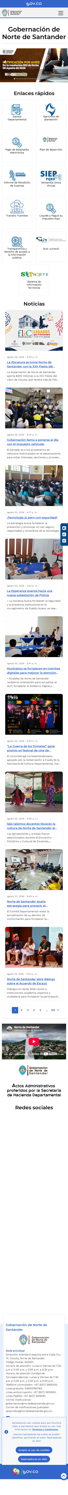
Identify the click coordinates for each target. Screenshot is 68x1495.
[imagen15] (37, 78)
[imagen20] (45, 78)
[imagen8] (25, 78)
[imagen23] (50, 78)
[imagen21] (46, 78)
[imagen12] (32, 78)
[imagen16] (38, 78)
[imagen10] (29, 78)
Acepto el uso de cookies (34, 1450)
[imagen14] (35, 78)
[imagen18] (42, 78)
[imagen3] (17, 78)
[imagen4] (19, 78)
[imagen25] (53, 78)
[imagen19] (43, 78)
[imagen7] (24, 78)
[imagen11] (30, 78)
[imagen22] (48, 78)
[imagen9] (27, 78)
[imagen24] (51, 78)
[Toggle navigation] (60, 13)
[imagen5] (20, 78)
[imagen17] (40, 78)
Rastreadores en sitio (34, 1459)
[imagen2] (15, 78)
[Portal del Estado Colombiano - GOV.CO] (34, 3)
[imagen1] (14, 78)
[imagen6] (22, 78)
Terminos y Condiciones (45, 1429)
